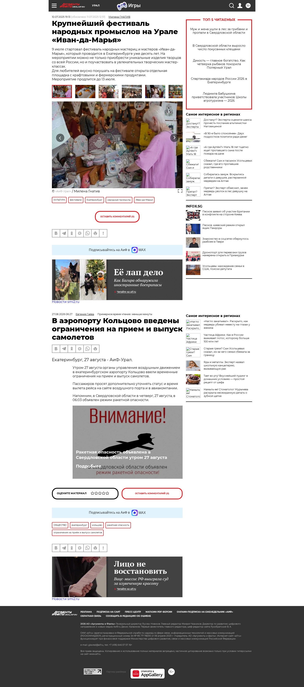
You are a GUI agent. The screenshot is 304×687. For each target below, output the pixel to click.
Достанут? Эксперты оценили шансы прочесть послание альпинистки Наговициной (228, 123)
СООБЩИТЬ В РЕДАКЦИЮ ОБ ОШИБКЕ (128, 616)
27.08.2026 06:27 (62, 314)
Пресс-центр (133, 612)
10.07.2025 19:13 (61, 16)
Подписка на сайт (108, 612)
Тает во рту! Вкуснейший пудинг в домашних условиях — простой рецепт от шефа (226, 379)
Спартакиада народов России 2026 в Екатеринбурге (219, 80)
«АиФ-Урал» (63, 191)
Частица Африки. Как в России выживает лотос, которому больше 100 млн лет (226, 338)
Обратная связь (90, 616)
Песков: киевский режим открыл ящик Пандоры (223, 227)
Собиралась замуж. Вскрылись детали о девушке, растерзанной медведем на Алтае (225, 177)
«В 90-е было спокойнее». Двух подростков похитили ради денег (225, 135)
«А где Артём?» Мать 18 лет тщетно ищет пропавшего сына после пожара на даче (226, 150)
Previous (60, 137)
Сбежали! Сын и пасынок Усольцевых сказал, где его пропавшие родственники (228, 164)
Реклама (86, 612)
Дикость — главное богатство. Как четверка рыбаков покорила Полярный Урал (219, 64)
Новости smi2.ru (65, 302)
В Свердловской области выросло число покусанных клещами (219, 47)
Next (174, 137)
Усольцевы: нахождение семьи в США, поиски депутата (223, 267)
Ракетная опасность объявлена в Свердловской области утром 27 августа (121, 455)
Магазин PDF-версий (159, 612)
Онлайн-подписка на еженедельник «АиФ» (205, 612)
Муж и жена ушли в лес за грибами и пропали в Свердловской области (219, 31)
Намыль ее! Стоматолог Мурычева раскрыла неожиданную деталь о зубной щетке (226, 393)
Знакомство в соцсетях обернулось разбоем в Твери (225, 240)
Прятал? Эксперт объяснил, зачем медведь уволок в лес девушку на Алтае (226, 191)
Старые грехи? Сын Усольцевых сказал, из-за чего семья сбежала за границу (227, 352)
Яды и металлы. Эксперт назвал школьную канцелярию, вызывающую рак (224, 365)
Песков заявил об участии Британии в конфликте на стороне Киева (226, 213)
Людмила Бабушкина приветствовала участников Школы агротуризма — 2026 (219, 97)
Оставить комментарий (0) (117, 216)
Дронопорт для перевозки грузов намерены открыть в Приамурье (224, 254)
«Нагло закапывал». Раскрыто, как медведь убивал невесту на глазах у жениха (227, 324)
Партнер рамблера (116, 671)
